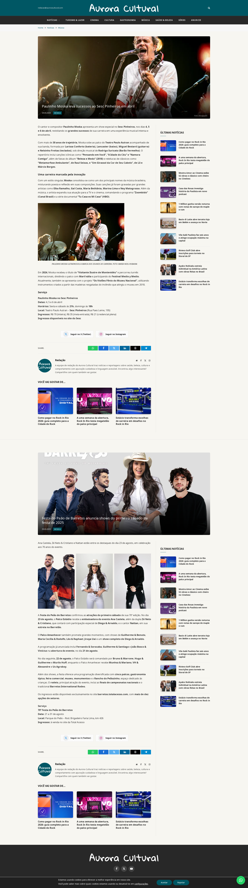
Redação (60, 360)
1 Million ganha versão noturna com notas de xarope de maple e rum (194, 207)
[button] (241, 880)
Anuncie (196, 20)
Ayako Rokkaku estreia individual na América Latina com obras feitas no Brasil (193, 269)
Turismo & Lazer (75, 20)
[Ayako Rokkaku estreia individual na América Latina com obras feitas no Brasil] (168, 269)
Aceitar (164, 882)
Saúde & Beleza (164, 20)
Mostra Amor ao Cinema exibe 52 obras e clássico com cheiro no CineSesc (194, 176)
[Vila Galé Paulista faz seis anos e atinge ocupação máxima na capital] (168, 238)
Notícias (52, 20)
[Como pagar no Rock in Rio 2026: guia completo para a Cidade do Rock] (55, 401)
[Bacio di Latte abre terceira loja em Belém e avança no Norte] (168, 223)
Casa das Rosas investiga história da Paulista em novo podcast (193, 191)
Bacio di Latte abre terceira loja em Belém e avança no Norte (194, 221)
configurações (141, 883)
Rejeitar (181, 882)
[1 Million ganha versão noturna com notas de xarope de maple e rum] (168, 207)
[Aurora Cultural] (124, 7)
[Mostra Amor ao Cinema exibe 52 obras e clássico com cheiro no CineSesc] (168, 176)
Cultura (109, 20)
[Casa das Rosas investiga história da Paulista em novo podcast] (168, 192)
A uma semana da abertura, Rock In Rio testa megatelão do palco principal (93, 421)
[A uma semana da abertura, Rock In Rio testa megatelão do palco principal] (94, 401)
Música (146, 20)
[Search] (208, 8)
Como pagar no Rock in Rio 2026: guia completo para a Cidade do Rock (53, 421)
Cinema (94, 20)
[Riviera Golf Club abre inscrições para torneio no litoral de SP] (168, 254)
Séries (182, 20)
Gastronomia (128, 20)
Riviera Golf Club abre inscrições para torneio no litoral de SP (192, 253)
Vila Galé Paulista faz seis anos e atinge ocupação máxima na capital (194, 238)
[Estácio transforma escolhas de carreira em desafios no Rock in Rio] (133, 401)
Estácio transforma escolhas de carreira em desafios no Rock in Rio (132, 421)
